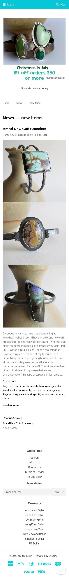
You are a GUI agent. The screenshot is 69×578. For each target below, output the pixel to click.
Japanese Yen (34, 529)
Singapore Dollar (34, 538)
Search (34, 457)
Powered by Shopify (46, 556)
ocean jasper (53, 390)
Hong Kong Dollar (34, 524)
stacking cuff (32, 394)
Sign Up (59, 492)
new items (39, 390)
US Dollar (34, 543)
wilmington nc (49, 394)
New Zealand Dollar (34, 534)
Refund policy (35, 476)
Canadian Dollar (34, 515)
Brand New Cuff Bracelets (24, 129)
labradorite (25, 390)
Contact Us (34, 467)
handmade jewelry (50, 386)
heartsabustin (25, 556)
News (19, 103)
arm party (15, 386)
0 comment (9, 381)
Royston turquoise (13, 394)
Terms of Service (35, 472)
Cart (63, 4)
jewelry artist (10, 390)
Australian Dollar (34, 510)
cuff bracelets (30, 386)
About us (34, 462)
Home (6, 103)
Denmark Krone (35, 519)
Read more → (11, 405)
